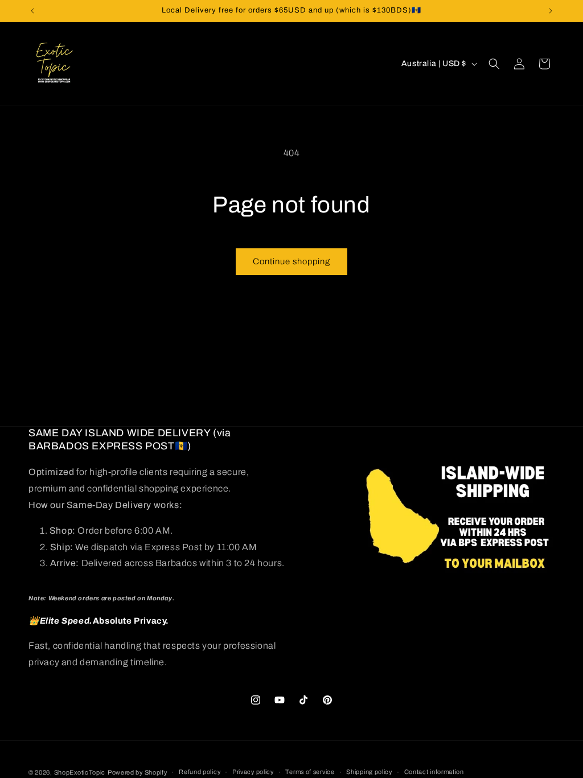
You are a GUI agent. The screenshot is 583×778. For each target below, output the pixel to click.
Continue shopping (291, 261)
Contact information (434, 771)
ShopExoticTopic (80, 772)
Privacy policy (253, 771)
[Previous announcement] (32, 11)
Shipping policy (369, 771)
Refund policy (199, 771)
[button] (494, 63)
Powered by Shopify (137, 772)
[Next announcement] (550, 11)
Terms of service (309, 771)
